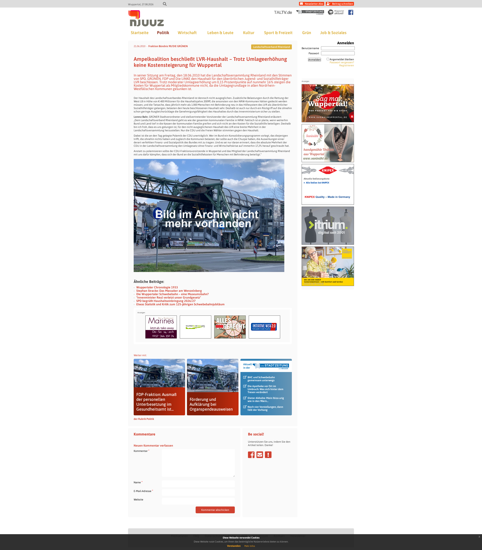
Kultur (248, 32)
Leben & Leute (220, 32)
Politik (163, 32)
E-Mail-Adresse (143, 491)
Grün (306, 32)
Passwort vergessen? (342, 62)
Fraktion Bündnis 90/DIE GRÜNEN (168, 46)
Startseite (140, 32)
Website (138, 499)
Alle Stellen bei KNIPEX (316, 182)
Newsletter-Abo (314, 3)
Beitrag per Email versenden (259, 455)
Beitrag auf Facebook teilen (251, 455)
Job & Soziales (333, 32)
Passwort (314, 53)
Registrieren (346, 65)
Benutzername (310, 48)
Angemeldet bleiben (342, 59)
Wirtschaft (187, 32)
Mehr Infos (249, 546)
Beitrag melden (268, 455)
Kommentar (141, 451)
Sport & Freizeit (278, 32)
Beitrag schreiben (342, 3)
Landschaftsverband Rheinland (271, 46)
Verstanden (234, 545)
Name (138, 482)
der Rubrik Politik (144, 418)
